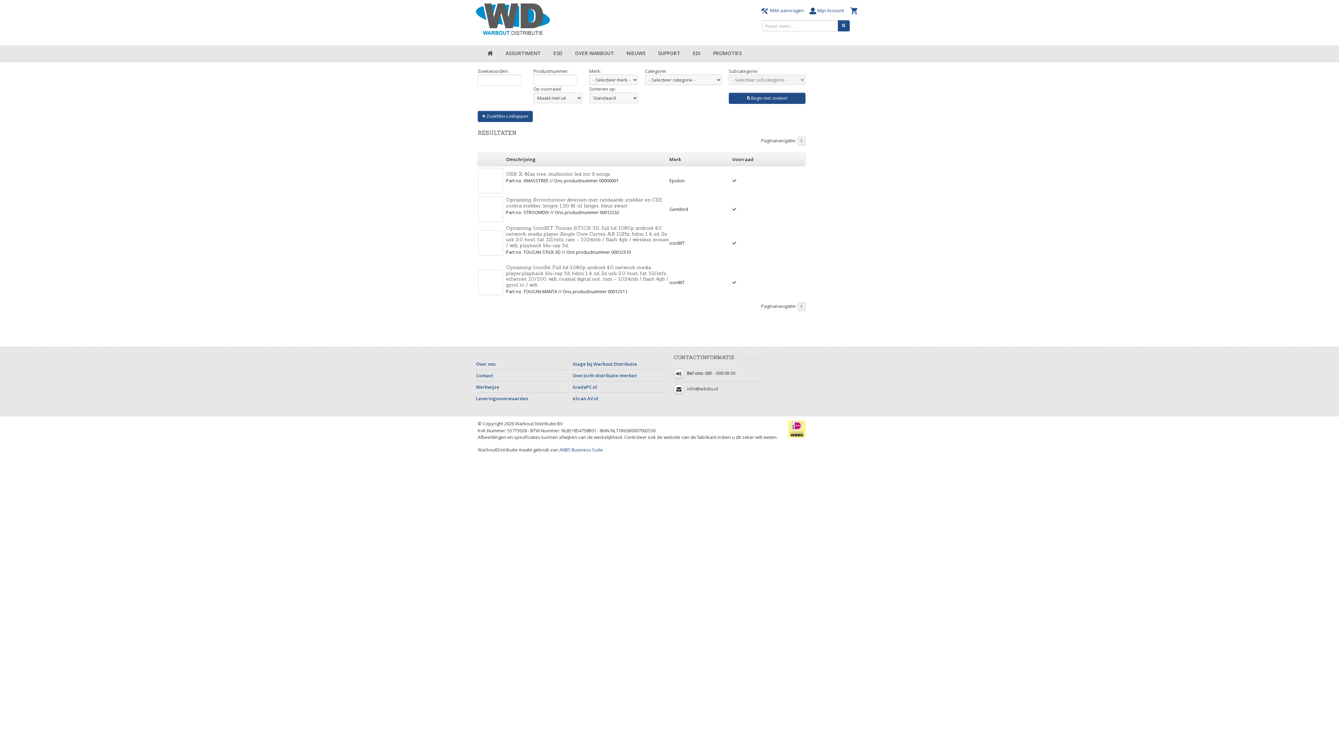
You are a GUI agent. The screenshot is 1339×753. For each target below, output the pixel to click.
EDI (697, 53)
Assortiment (523, 53)
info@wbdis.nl (702, 389)
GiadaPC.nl (585, 387)
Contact (484, 375)
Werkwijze (487, 387)
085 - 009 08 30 (720, 373)
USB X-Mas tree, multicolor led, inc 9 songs (558, 174)
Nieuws (636, 53)
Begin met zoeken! (768, 98)
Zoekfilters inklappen (506, 116)
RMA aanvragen (787, 10)
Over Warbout (594, 53)
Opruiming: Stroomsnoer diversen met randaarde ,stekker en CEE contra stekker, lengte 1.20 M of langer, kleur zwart (584, 203)
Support (669, 53)
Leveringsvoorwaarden (502, 398)
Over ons (485, 364)
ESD (557, 53)
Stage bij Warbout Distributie (605, 364)
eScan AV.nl (585, 398)
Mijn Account (831, 10)
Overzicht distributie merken (605, 375)
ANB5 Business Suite (581, 450)
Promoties (727, 53)
